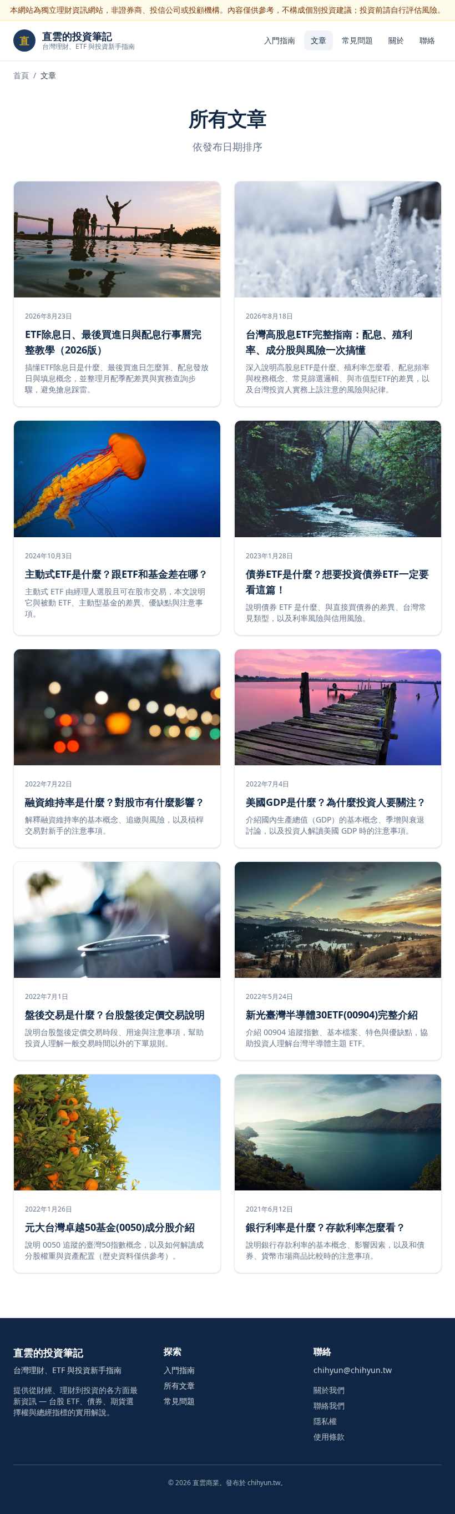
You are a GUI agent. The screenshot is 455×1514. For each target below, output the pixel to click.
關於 (396, 40)
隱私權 (325, 1421)
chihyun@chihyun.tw (353, 1370)
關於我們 (329, 1390)
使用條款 (329, 1436)
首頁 (21, 75)
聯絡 (427, 40)
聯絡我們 (329, 1405)
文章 (318, 40)
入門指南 (279, 40)
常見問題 (357, 40)
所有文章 (179, 1385)
